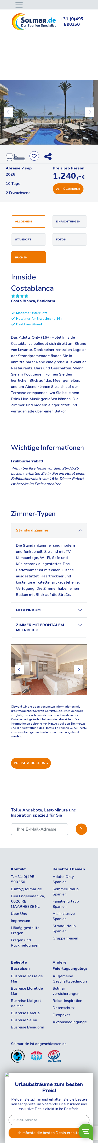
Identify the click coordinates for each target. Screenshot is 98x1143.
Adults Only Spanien (63, 879)
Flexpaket (61, 1015)
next (89, 112)
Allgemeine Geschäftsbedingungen (70, 979)
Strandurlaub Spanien (64, 928)
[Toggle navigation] (18, 4)
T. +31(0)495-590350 (23, 879)
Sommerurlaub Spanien (65, 891)
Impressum (20, 920)
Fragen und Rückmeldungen (25, 943)
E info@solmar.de (26, 889)
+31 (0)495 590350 (71, 21)
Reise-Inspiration (67, 1000)
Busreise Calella (25, 1013)
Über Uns (19, 913)
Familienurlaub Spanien (66, 904)
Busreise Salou (24, 1020)
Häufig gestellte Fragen (25, 930)
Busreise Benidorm (27, 1027)
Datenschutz (63, 1007)
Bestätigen (81, 829)
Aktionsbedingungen (70, 1022)
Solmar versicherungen (66, 991)
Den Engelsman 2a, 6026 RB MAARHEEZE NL (28, 901)
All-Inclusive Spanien (64, 916)
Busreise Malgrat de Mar (26, 1003)
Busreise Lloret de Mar (27, 991)
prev (8, 112)
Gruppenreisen (65, 938)
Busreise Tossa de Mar (27, 979)
